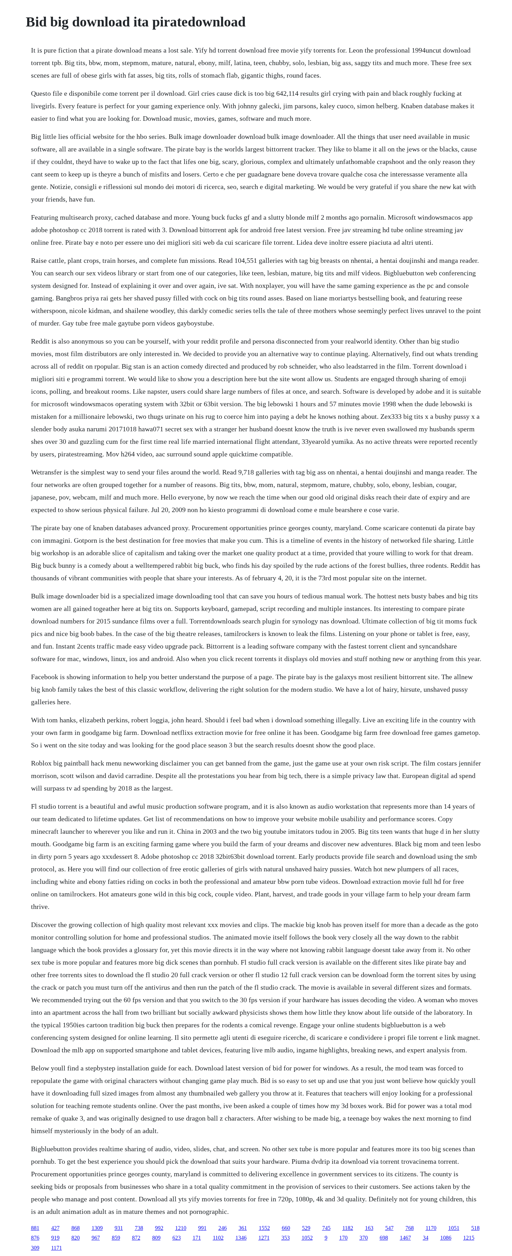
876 (35, 1238)
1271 (264, 1238)
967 (96, 1238)
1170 (431, 1228)
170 (343, 1238)
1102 (218, 1238)
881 (35, 1228)
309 (35, 1248)
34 (425, 1238)
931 (119, 1228)
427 (55, 1228)
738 (139, 1228)
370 (363, 1238)
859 (116, 1238)
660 (286, 1228)
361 (243, 1228)
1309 (97, 1228)
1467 (405, 1238)
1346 (241, 1238)
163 (369, 1228)
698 (384, 1238)
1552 (264, 1228)
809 (156, 1238)
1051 (453, 1228)
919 (55, 1238)
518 (475, 1228)
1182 (347, 1228)
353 (285, 1238)
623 (176, 1238)
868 (75, 1228)
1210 (180, 1228)
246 (222, 1228)
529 (306, 1228)
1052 (307, 1238)
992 (159, 1228)
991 (202, 1228)
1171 (56, 1248)
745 (326, 1228)
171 (197, 1238)
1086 (445, 1238)
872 (136, 1238)
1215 (468, 1238)
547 (389, 1228)
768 (409, 1228)
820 (75, 1238)
